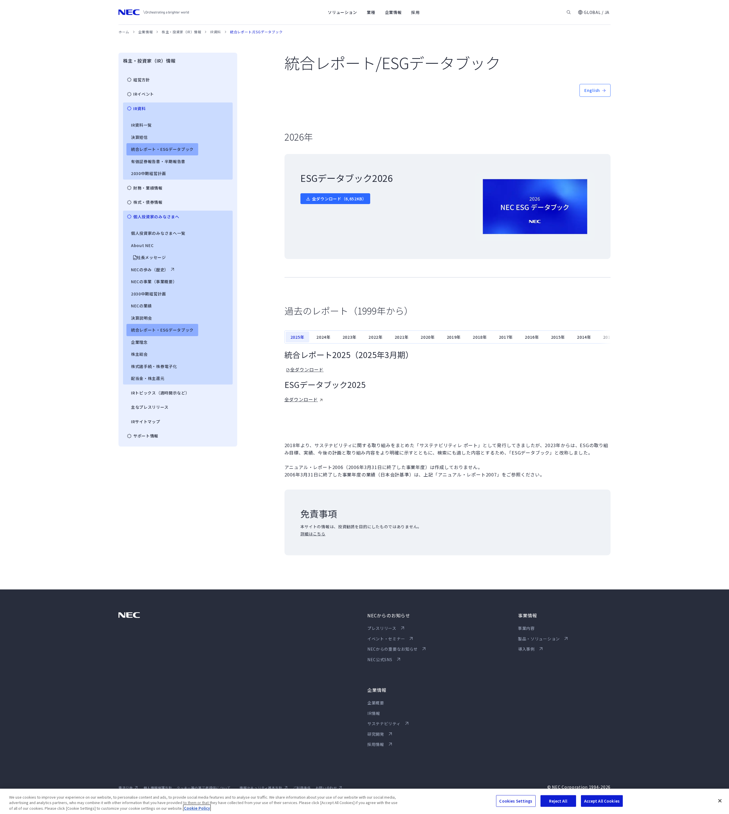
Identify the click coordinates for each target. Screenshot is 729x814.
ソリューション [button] (342, 12)
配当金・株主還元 (148, 378)
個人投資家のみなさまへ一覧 (158, 233)
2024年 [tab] (323, 337)
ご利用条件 (302, 787)
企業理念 (139, 342)
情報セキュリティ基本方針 (260, 787)
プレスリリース (381, 628)
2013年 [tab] (610, 337)
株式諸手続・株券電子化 (154, 366)
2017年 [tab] (506, 337)
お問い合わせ (326, 787)
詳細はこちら (312, 533)
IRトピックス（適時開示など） (160, 393)
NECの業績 (141, 306)
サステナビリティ (384, 723)
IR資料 (215, 31)
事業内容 (526, 628)
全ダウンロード (307, 369)
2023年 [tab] (350, 337)
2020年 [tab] (428, 337)
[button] (593, 12)
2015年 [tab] (558, 337)
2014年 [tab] (584, 337)
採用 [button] (415, 12)
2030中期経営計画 (148, 173)
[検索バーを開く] (568, 12)
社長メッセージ (151, 257)
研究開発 (375, 734)
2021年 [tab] (402, 337)
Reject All (558, 800)
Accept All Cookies (602, 800)
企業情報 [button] (393, 12)
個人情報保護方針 (158, 787)
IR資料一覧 (141, 125)
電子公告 (125, 787)
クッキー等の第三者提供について (203, 787)
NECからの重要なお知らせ (392, 649)
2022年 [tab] (375, 337)
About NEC (142, 245)
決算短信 (139, 137)
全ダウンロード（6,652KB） (339, 199)
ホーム (123, 31)
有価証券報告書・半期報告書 (158, 161)
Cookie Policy (197, 808)
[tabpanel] (447, 376)
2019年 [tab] (454, 337)
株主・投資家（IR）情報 (181, 31)
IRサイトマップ (145, 421)
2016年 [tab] (532, 337)
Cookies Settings (515, 800)
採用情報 (375, 744)
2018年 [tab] (480, 337)
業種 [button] (371, 12)
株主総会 (139, 354)
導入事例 (526, 649)
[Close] (720, 800)
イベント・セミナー (386, 639)
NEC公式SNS (379, 659)
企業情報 (145, 31)
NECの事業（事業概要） (154, 281)
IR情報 (373, 713)
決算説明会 (141, 318)
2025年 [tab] (297, 337)
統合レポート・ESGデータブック (162, 149)
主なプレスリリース (149, 407)
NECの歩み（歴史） (150, 269)
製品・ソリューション (539, 639)
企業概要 (375, 703)
